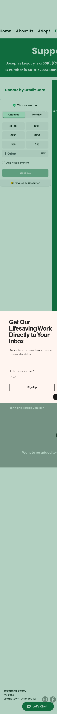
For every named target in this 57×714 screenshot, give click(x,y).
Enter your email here (21, 371)
